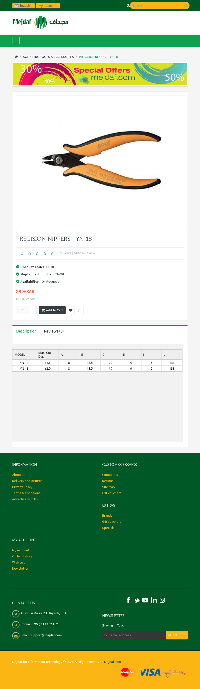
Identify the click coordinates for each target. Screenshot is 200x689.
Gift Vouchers (111, 493)
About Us (18, 474)
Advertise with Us (25, 499)
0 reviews (63, 253)
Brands (107, 515)
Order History (22, 556)
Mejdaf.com (112, 661)
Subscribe (176, 635)
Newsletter (20, 568)
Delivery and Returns (27, 481)
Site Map (108, 487)
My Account (20, 550)
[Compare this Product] (80, 310)
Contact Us (110, 474)
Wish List (18, 562)
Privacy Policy (22, 487)
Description (26, 331)
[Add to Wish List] (71, 310)
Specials (108, 527)
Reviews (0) (54, 331)
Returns (108, 481)
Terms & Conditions (26, 493)
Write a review (84, 253)
